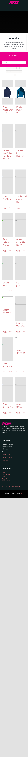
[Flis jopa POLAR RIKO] (20, 92)
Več (11, 163)
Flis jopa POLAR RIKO (20, 110)
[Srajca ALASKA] (7, 301)
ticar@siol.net (5, 460)
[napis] (14, 1)
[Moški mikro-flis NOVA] (20, 225)
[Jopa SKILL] (20, 389)
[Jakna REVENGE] (7, 349)
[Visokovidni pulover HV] (20, 182)
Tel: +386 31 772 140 (7, 457)
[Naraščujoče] (20, 68)
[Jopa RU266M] (7, 182)
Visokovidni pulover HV (21, 199)
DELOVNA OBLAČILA (7, 474)
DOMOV (4, 472)
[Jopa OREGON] (20, 342)
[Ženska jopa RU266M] (20, 136)
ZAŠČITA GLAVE (6, 480)
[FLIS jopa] (20, 268)
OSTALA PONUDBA (7, 482)
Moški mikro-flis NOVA (20, 242)
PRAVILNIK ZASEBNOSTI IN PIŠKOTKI (11, 486)
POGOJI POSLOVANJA (7, 485)
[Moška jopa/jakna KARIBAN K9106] (7, 136)
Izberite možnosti (5, 119)
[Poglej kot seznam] (15, 75)
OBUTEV (4, 476)
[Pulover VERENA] (20, 308)
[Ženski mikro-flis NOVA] (7, 225)
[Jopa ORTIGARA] (7, 389)
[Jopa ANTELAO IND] (7, 92)
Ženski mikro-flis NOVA (7, 242)
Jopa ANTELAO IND (8, 110)
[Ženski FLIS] (7, 268)
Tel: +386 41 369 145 (7, 454)
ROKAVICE (4, 478)
